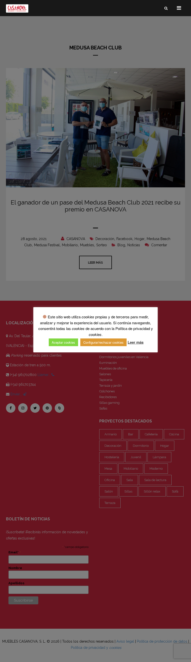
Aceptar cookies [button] (63, 342)
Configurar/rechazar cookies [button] (103, 342)
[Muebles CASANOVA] (17, 8)
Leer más (135, 342)
